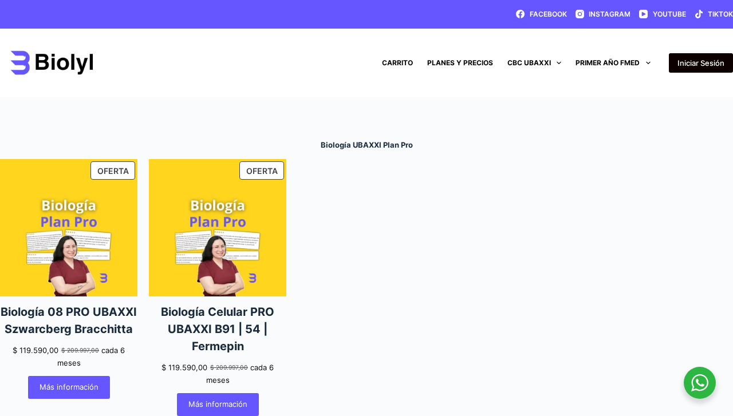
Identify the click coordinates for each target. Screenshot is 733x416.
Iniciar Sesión (700, 63)
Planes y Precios (460, 62)
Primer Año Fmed (608, 62)
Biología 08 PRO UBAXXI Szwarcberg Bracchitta (69, 320)
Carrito (397, 62)
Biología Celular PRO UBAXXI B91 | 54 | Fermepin (217, 329)
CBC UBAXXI (529, 62)
